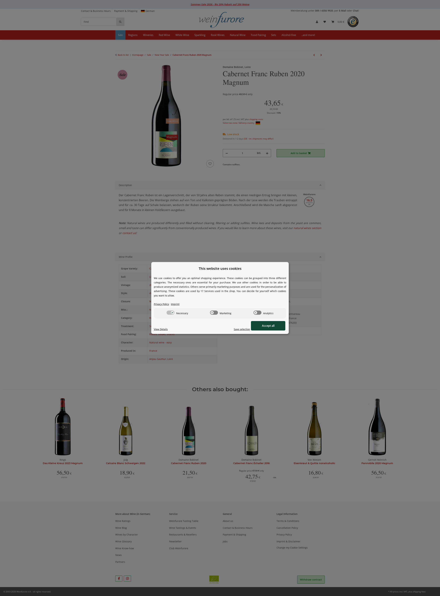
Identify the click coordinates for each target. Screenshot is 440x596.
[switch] (170, 313)
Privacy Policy (161, 304)
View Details (161, 329)
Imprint (175, 304)
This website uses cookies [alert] (220, 268)
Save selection (242, 329)
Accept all (268, 326)
